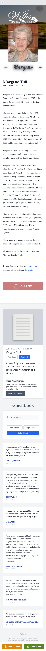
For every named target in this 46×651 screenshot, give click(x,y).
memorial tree (31, 266)
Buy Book (24, 357)
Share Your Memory (15, 393)
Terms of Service (29, 641)
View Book (12, 357)
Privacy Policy (16, 641)
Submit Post (23, 433)
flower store (29, 269)
